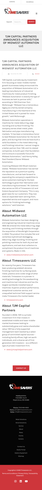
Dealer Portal (21, 450)
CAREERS (12, 1)
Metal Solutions (21, 419)
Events (21, 436)
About (21, 429)
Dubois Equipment (21, 453)
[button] (31, 22)
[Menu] (36, 13)
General (37, 74)
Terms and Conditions (9, 473)
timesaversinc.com (14, 300)
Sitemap (21, 456)
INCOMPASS (30, 2)
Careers (21, 439)
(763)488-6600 (23, 408)
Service (21, 426)
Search (9, 22)
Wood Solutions (21, 423)
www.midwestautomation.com (19, 255)
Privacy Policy (23, 473)
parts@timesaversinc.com (23, 410)
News (21, 432)
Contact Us (21, 446)
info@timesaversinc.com (23, 412)
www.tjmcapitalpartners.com (19, 349)
